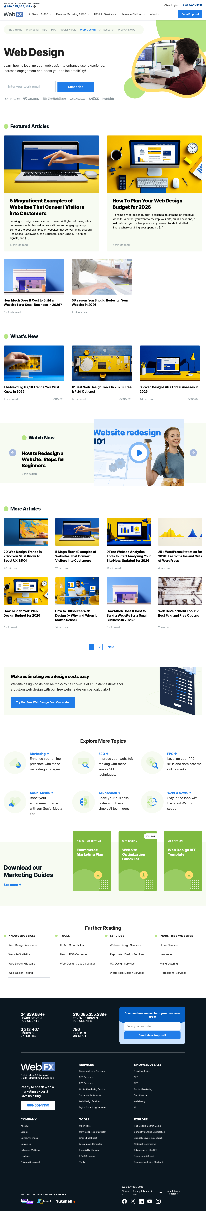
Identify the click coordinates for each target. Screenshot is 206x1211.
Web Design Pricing (20, 972)
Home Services (169, 945)
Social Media (68, 29)
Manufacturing (169, 963)
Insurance (166, 954)
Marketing (32, 29)
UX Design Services (122, 963)
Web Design (88, 29)
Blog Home (15, 29)
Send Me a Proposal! (152, 1035)
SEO (45, 29)
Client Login (170, 5)
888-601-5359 (193, 5)
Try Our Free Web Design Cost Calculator (43, 702)
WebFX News (126, 29)
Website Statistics (19, 954)
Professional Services (173, 972)
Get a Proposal (190, 14)
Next (193, 452)
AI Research (106, 29)
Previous (12, 452)
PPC (54, 29)
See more (11, 885)
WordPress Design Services (127, 972)
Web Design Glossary (21, 963)
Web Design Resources (22, 945)
